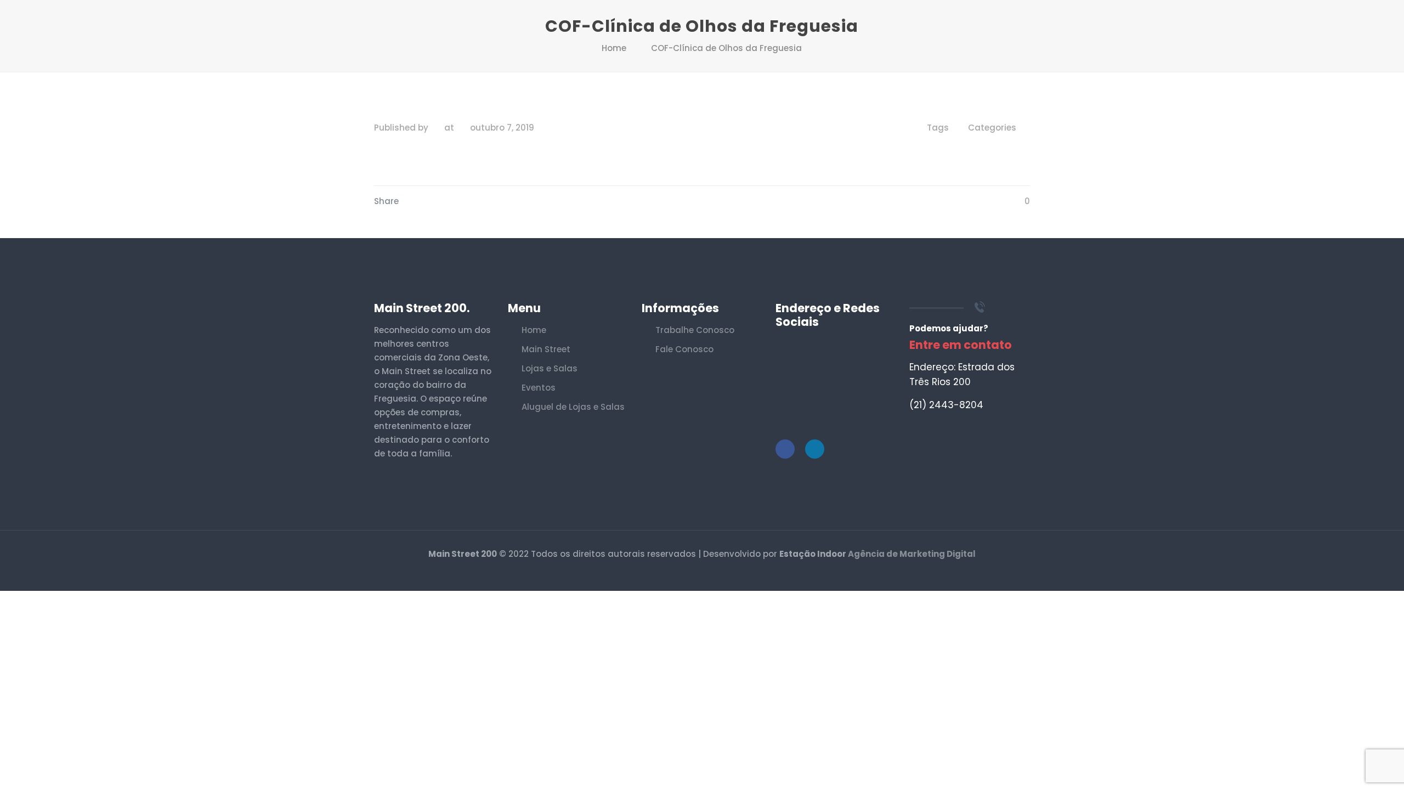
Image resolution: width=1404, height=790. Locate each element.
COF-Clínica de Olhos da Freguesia (726, 48)
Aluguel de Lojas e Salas (573, 407)
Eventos (539, 387)
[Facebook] (694, 573)
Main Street (546, 349)
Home (614, 48)
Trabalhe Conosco (694, 330)
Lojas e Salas (550, 368)
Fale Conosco (684, 349)
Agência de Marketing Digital (912, 554)
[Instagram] (709, 573)
